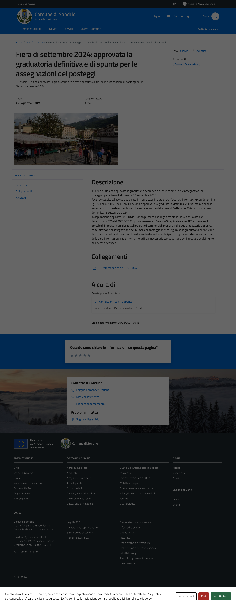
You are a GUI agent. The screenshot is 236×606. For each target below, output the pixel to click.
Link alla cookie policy (139, 598)
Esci (203, 596)
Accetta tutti (220, 596)
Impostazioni (186, 596)
